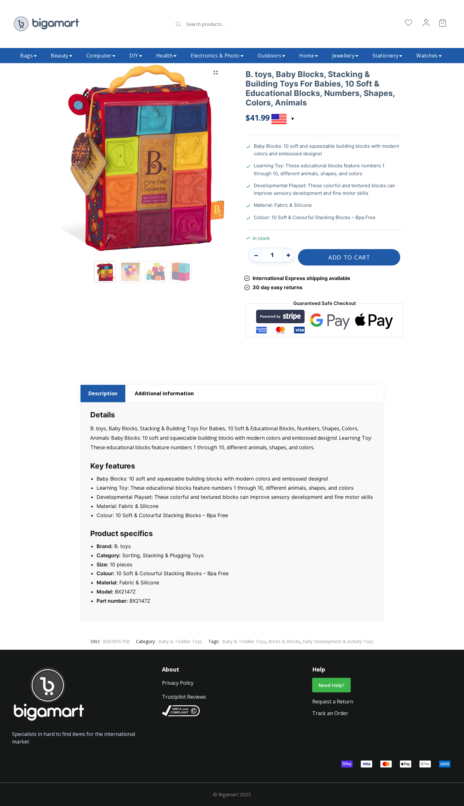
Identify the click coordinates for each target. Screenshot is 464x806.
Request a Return (332, 701)
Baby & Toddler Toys (180, 641)
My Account (426, 22)
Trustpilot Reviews (184, 696)
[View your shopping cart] (442, 24)
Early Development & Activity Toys (338, 641)
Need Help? (331, 685)
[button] (216, 73)
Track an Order (330, 713)
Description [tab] (102, 393)
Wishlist (408, 22)
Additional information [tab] (164, 393)
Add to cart (349, 257)
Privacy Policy (177, 682)
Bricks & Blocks (284, 641)
